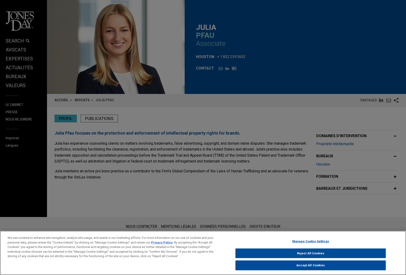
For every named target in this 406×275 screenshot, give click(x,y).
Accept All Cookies (310, 265)
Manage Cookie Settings (310, 241)
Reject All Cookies (310, 253)
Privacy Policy (162, 242)
